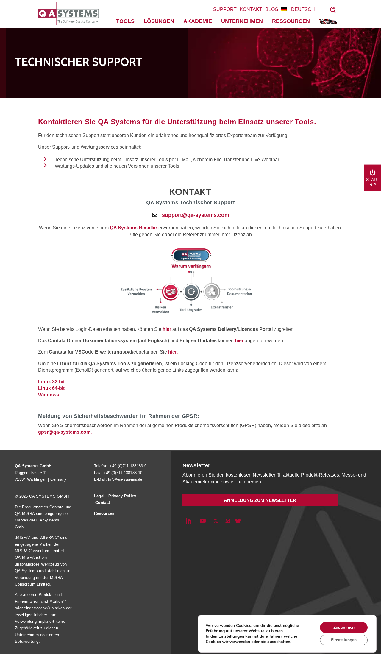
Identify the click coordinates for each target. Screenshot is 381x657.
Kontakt (251, 9)
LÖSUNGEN (159, 21)
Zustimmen (344, 627)
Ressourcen (291, 21)
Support (225, 9)
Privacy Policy (122, 496)
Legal (99, 496)
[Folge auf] (238, 521)
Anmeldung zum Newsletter (260, 500)
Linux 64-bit (51, 388)
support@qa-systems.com (195, 215)
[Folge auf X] (216, 521)
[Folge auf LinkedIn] (188, 521)
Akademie (197, 21)
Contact (102, 502)
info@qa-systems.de (125, 479)
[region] (190, 63)
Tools (125, 21)
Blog (271, 9)
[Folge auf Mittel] (227, 521)
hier (167, 329)
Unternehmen (242, 21)
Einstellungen (231, 636)
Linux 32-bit (51, 381)
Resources (104, 513)
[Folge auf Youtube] (203, 521)
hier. (173, 351)
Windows (48, 394)
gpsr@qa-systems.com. (65, 432)
